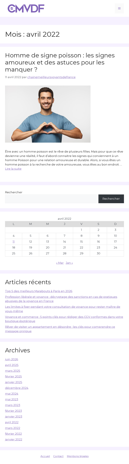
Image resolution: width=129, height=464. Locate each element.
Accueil (45, 456)
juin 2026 (11, 359)
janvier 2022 (13, 439)
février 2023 (13, 410)
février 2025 (13, 376)
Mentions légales (78, 456)
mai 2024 (11, 393)
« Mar (60, 262)
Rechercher (13, 192)
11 (14, 241)
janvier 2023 (13, 416)
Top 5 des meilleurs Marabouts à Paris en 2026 (38, 291)
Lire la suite (13, 168)
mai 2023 (11, 399)
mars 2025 (12, 370)
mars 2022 (12, 428)
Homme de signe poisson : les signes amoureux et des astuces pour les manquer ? (60, 62)
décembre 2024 (16, 388)
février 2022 (13, 433)
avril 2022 (11, 422)
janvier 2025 (13, 382)
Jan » (69, 262)
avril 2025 (11, 365)
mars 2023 (12, 405)
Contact (58, 456)
